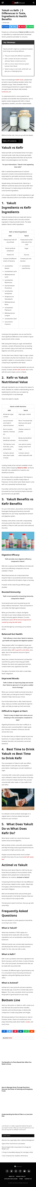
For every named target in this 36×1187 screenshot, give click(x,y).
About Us (11, 1176)
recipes (27, 1022)
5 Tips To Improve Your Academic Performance (15, 1156)
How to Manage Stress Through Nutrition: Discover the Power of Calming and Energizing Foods (17, 1089)
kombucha (5, 92)
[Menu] (3, 3)
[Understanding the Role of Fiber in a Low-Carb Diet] (18, 1103)
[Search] (33, 3)
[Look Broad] (18, 2)
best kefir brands (19, 369)
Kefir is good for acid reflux (20, 650)
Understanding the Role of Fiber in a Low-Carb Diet (17, 1115)
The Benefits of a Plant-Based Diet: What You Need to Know (16, 1063)
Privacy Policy (21, 1176)
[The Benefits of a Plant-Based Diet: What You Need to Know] (18, 1051)
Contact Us (28, 1178)
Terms (21, 1178)
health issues (19, 80)
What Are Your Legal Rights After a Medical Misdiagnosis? (18, 1140)
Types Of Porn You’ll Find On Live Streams (13, 1143)
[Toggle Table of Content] (19, 141)
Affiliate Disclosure (10, 1178)
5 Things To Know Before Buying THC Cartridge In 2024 (17, 1152)
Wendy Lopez (6, 22)
